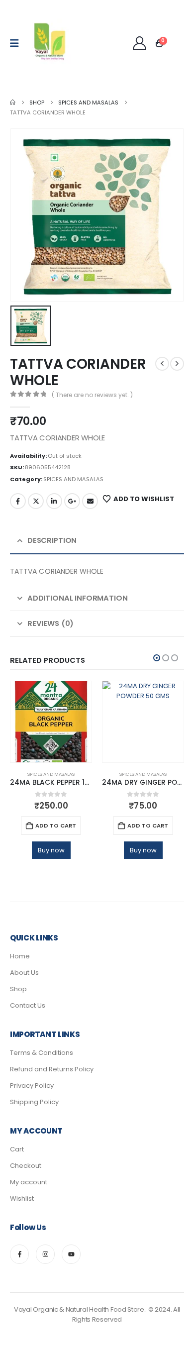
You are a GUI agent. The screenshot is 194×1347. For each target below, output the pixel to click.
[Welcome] (140, 43)
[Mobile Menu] (17, 43)
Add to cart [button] (55, 825)
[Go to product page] (51, 721)
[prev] (162, 364)
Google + (72, 501)
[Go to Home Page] (12, 102)
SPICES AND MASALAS (73, 479)
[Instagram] (45, 1253)
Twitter (36, 501)
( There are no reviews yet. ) (92, 395)
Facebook (18, 501)
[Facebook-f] (19, 1253)
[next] (177, 364)
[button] (156, 658)
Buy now (51, 850)
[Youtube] (71, 1253)
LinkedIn (54, 501)
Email (90, 501)
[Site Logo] (50, 43)
